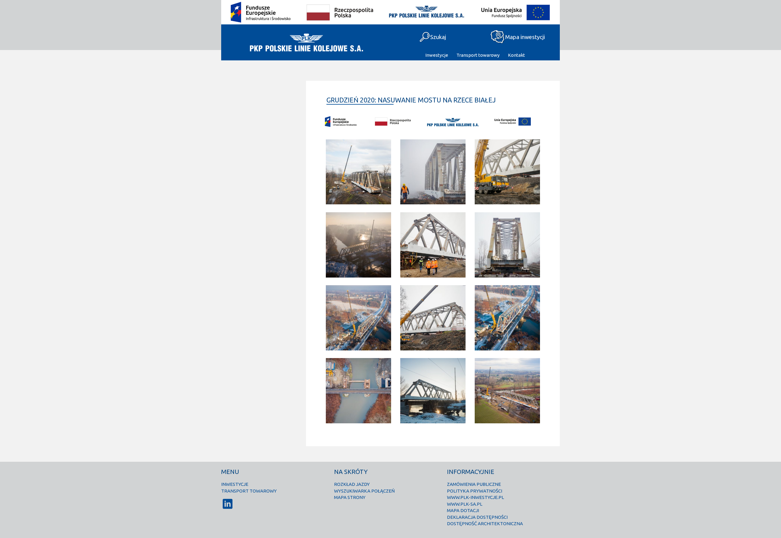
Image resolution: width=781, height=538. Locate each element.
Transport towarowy (478, 55)
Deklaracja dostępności (477, 517)
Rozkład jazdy (352, 484)
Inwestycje (436, 55)
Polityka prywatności (474, 490)
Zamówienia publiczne (474, 484)
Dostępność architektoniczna (485, 523)
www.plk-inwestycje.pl (475, 497)
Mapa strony (349, 497)
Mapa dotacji (463, 510)
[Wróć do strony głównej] (306, 42)
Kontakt (516, 55)
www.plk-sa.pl (464, 504)
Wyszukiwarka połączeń (364, 490)
